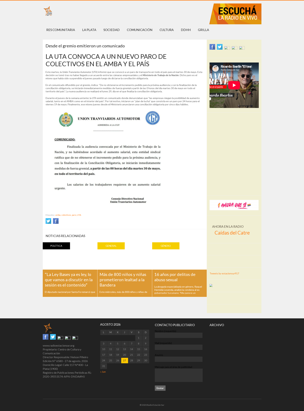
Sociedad (111, 30)
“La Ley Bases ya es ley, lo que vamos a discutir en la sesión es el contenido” (69, 279)
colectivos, (66, 215)
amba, (58, 215)
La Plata (89, 30)
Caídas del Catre (232, 233)
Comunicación (139, 30)
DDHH (186, 30)
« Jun (103, 371)
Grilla (203, 30)
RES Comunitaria (60, 30)
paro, (74, 215)
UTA (79, 215)
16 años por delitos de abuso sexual (174, 277)
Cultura (167, 30)
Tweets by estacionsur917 (224, 273)
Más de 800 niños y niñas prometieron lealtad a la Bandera (123, 279)
